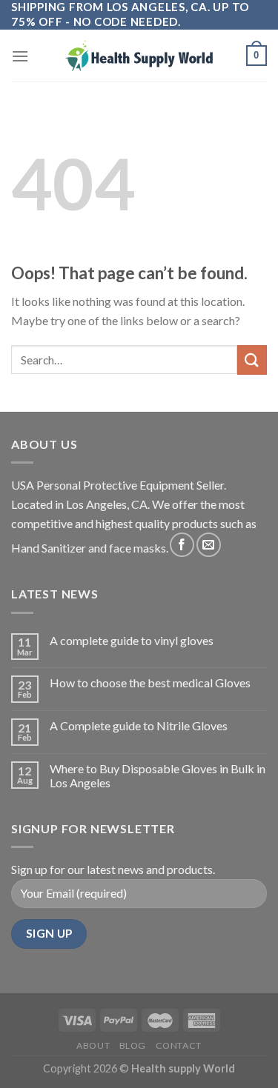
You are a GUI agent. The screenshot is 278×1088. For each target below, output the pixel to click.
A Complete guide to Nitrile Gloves (139, 725)
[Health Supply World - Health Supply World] (139, 55)
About (93, 1045)
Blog (132, 1045)
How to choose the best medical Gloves (150, 682)
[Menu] (20, 56)
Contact (179, 1045)
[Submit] (252, 359)
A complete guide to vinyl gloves (132, 640)
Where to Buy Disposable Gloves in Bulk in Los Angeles (157, 775)
